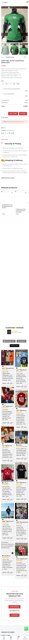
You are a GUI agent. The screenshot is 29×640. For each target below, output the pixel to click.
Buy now (23, 113)
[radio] (3, 84)
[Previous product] (23, 57)
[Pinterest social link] (9, 133)
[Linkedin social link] (11, 133)
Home (2, 57)
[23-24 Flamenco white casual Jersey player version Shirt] (21, 199)
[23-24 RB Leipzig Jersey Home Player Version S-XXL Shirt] (7, 197)
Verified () (22, 341)
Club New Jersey (10, 57)
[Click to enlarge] (4, 39)
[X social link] (7, 133)
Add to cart (13, 113)
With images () (9, 341)
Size (2, 81)
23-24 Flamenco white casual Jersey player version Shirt (21, 211)
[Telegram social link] (13, 133)
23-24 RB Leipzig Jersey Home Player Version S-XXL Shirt (7, 206)
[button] (2, 24)
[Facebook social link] (5, 133)
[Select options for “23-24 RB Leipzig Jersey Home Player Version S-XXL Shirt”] (12, 192)
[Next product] (27, 57)
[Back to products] (25, 57)
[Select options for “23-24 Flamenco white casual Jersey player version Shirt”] (25, 192)
